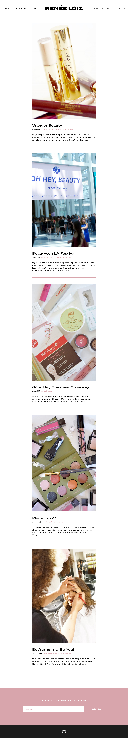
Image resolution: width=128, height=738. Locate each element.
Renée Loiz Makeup (64, 129)
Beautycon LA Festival (54, 253)
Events (43, 257)
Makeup (44, 129)
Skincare (73, 129)
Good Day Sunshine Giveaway (60, 387)
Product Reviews (52, 129)
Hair (47, 257)
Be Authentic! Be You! (53, 649)
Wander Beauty (47, 125)
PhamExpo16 (44, 518)
